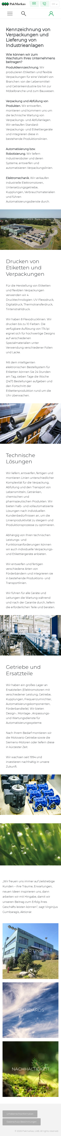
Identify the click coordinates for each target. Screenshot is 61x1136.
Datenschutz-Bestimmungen (22, 1122)
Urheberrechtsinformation (20, 1114)
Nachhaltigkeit (30, 1068)
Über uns (30, 950)
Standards (30, 1010)
